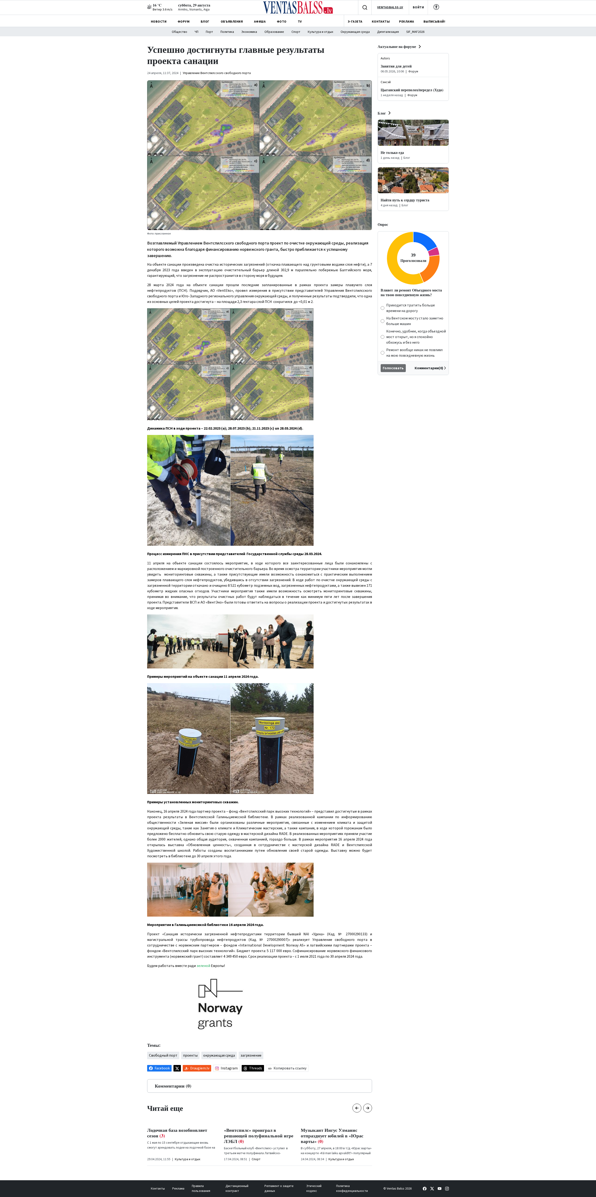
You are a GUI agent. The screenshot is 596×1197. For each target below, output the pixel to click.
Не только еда (392, 152)
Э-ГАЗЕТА (355, 21)
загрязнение (250, 1055)
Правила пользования (201, 1188)
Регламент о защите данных (279, 1188)
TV (300, 21)
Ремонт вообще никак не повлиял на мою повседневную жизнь (414, 352)
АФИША (260, 21)
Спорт (295, 32)
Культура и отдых (320, 32)
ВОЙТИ (418, 7)
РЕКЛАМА (406, 21)
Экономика (249, 32)
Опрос (383, 224)
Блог (382, 113)
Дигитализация (388, 32)
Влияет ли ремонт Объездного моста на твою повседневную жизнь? (411, 292)
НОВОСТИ (158, 21)
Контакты (158, 1188)
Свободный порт (163, 1055)
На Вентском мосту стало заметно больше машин (414, 321)
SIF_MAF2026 (415, 32)
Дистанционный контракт (237, 1188)
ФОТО (282, 21)
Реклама (178, 1188)
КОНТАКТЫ (381, 21)
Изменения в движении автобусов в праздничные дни (336, 1133)
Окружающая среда (355, 32)
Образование (274, 32)
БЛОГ (205, 21)
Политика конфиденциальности (352, 1188)
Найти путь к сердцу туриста (405, 200)
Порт (209, 32)
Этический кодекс (314, 1188)
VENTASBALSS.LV (390, 7)
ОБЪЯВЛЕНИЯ (232, 21)
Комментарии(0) (429, 368)
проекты (190, 1055)
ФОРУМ (184, 21)
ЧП (196, 32)
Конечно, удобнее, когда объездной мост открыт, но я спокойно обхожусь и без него (416, 337)
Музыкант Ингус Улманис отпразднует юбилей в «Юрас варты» (255, 1136)
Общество (179, 32)
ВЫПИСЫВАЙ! (434, 21)
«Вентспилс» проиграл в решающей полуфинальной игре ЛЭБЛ (182, 1136)
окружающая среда (219, 1055)
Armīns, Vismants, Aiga (194, 9)
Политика (227, 32)
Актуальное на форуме (397, 46)
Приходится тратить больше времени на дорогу (410, 308)
